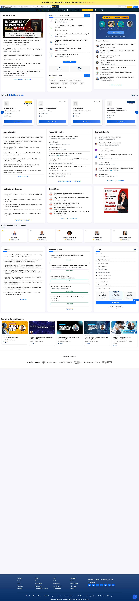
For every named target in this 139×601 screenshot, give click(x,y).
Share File (74, 218)
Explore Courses (55, 75)
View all (133, 95)
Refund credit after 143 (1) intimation (110, 137)
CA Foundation (61, 80)
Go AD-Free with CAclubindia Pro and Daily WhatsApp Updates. (69, 2)
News (37, 578)
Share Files (38, 583)
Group (74, 586)
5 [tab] (68, 349)
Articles (19, 578)
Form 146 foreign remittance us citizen (60, 174)
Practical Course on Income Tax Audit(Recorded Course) (94, 338)
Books (70, 10)
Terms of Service (70, 596)
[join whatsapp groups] (109, 585)
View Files (64, 218)
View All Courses (116, 85)
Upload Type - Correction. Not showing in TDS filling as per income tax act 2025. (69, 160)
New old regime (104, 149)
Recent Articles (9, 15)
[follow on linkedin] (101, 585)
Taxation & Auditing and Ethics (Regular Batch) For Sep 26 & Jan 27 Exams (117, 61)
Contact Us (101, 596)
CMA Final (78, 80)
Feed (54, 581)
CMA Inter (64, 83)
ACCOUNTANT (34, 108)
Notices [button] (37, 7)
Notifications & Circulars (12, 189)
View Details (69, 260)
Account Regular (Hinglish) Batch (110, 56)
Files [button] (42, 7)
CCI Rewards (57, 588)
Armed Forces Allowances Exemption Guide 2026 (69, 193)
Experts (37, 581)
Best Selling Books (56, 250)
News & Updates (9, 132)
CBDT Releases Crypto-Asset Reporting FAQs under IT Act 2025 (71, 198)
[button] (125, 6)
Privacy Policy (91, 596)
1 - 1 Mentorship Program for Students (66, 54)
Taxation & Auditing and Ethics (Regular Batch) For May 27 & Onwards (117, 45)
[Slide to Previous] (2, 112)
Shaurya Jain (7, 59)
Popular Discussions (56, 132)
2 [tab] (61, 349)
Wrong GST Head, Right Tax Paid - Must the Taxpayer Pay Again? (22, 49)
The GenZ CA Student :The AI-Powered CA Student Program (70, 27)
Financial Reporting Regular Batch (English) (113, 67)
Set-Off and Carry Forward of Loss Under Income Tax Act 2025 (23, 137)
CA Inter (70, 80)
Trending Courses (102, 41)
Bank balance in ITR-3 (55, 147)
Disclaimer (81, 596)
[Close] (137, 2)
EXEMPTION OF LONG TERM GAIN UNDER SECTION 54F (116, 168)
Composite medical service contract (110, 143)
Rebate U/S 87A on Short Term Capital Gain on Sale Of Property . (115, 155)
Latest (12, 95)
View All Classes (69, 62)
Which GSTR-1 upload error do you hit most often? (64, 136)
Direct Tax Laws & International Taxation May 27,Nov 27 (117, 51)
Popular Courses (41, 10)
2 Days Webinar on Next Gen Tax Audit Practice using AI (72, 34)
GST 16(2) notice (54, 142)
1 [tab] (58, 349)
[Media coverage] (69, 362)
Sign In (135, 7)
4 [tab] (66, 349)
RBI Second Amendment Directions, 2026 (66, 203)
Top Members (57, 586)
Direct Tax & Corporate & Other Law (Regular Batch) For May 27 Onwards (117, 78)
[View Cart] (102, 10)
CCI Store (55, 7)
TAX (54, 578)
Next (134, 334)
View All (28, 79)
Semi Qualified (102, 108)
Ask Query (110, 180)
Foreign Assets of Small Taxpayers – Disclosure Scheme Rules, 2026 (23, 209)
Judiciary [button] (48, 7)
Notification (38, 586)
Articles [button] (20, 7)
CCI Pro (78, 10)
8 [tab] (75, 349)
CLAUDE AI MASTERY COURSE (64, 20)
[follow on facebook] (93, 585)
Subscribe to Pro (117, 33)
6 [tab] (71, 349)
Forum (19, 581)
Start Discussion (64, 181)
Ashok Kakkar (7, 67)
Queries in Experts (102, 132)
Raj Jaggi (5, 51)
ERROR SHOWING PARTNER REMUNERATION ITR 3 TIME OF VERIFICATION (67, 167)
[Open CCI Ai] (135, 597)
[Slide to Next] (136, 112)
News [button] (15, 7)
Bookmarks (56, 583)
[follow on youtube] (105, 585)
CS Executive (73, 83)
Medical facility (103, 174)
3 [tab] (63, 349)
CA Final (53, 80)
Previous (4, 334)
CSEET (82, 83)
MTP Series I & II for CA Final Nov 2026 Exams (68, 207)
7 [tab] (73, 349)
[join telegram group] (113, 585)
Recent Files (54, 189)
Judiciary (6, 250)
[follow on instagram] (97, 585)
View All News (23, 176)
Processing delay (104, 162)
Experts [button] (32, 7)
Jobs (98, 10)
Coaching (62, 10)
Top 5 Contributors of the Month (13, 225)
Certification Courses (56, 87)
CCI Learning (74, 583)
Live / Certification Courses (60, 15)
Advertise (59, 596)
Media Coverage (49, 596)
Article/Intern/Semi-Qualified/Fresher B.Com (72, 109)
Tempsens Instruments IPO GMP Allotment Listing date (65, 153)
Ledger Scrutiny (87, 10)
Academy (53, 10)
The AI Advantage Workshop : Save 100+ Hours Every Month (71, 41)
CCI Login (110, 596)
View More (77, 181)
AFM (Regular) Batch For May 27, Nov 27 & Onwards (116, 72)
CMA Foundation (55, 83)
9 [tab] (78, 349)
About (28, 596)
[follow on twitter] (89, 585)
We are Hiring (37, 596)
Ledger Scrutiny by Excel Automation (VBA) (68, 48)
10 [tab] (80, 349)
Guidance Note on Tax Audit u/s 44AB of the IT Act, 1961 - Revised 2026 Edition (71, 212)
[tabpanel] (15, 333)
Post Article (18, 79)
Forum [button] (26, 7)
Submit (27, 220)
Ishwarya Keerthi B (9, 45)
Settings (19, 588)
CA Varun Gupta (8, 75)
